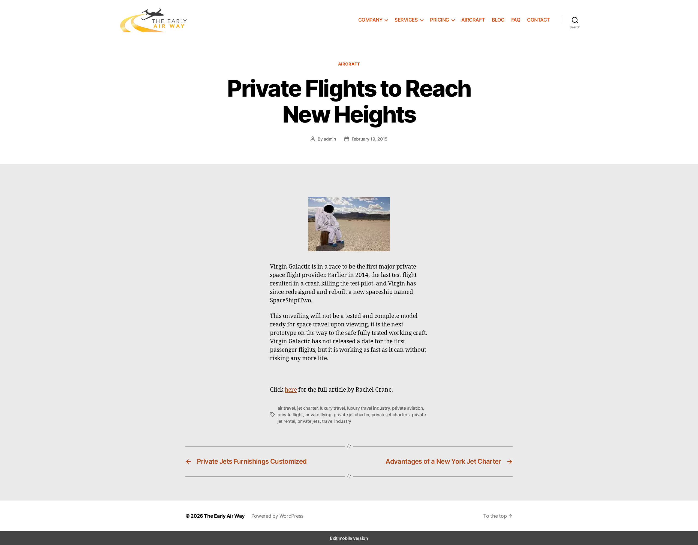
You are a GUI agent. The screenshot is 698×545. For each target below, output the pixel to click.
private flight (290, 414)
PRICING (439, 20)
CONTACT (538, 20)
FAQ (516, 20)
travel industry (336, 421)
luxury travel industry (368, 408)
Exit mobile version (349, 538)
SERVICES (406, 20)
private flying (318, 414)
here (291, 389)
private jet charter (351, 414)
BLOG (498, 20)
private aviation (407, 408)
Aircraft (349, 64)
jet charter (307, 408)
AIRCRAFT (473, 20)
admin (330, 139)
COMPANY (370, 20)
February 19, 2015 (369, 139)
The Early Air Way (224, 516)
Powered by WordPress (277, 516)
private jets (308, 421)
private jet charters (391, 414)
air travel (286, 408)
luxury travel (332, 408)
